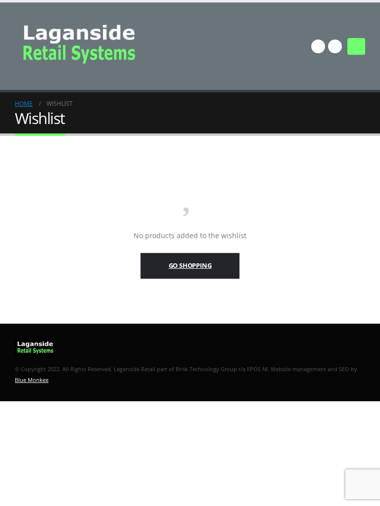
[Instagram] (335, 46)
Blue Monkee (31, 379)
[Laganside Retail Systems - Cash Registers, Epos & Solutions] (80, 46)
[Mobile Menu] (356, 46)
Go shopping (190, 265)
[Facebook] (318, 46)
